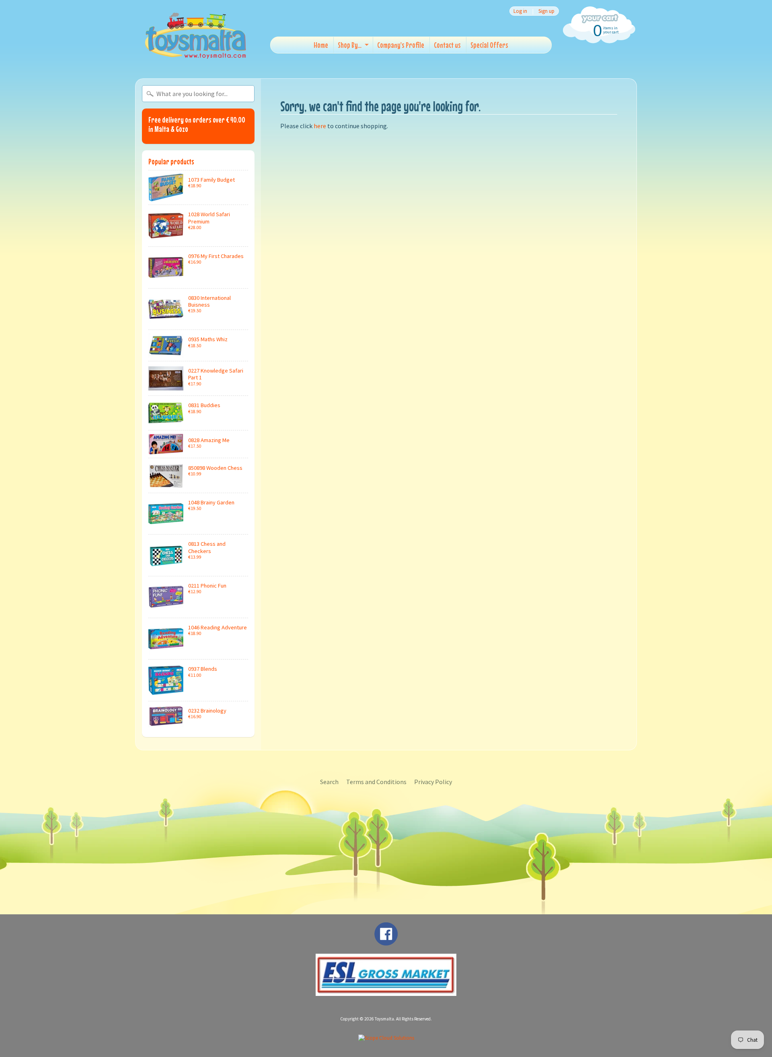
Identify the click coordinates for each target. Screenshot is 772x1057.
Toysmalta (384, 1019)
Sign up (546, 11)
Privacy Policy (433, 782)
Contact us (447, 44)
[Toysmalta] (195, 35)
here (320, 126)
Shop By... (349, 44)
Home (321, 44)
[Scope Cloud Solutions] (386, 1037)
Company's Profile (400, 44)
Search (329, 782)
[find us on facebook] (386, 942)
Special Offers (489, 44)
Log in (520, 11)
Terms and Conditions (376, 782)
